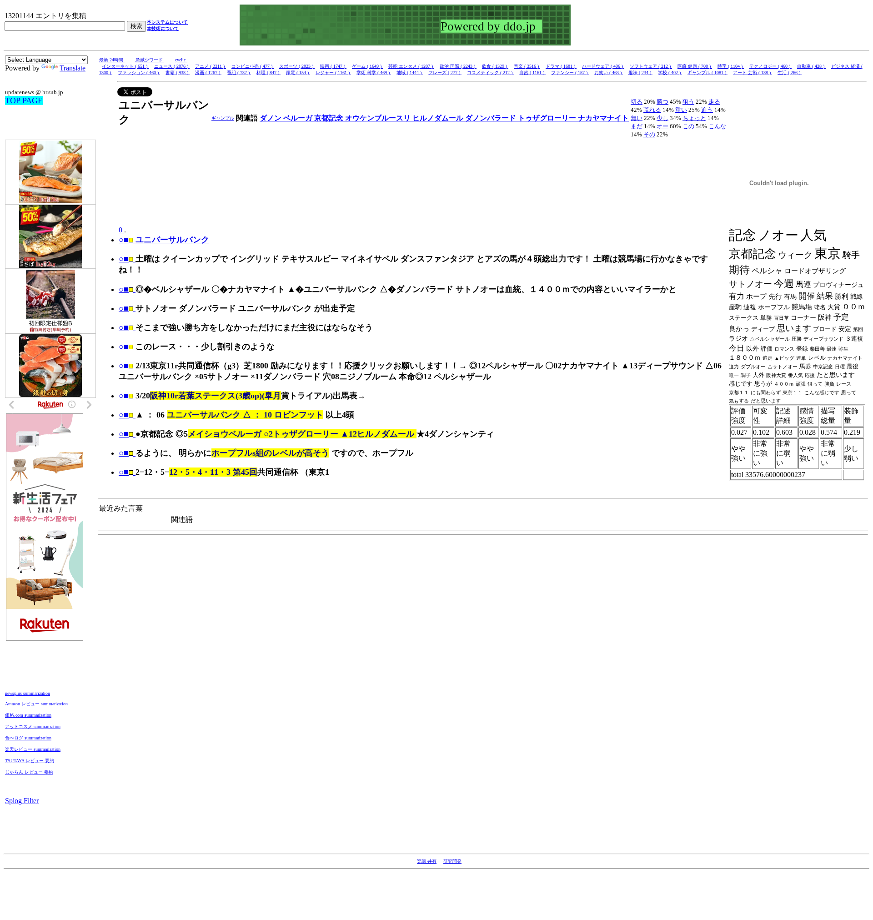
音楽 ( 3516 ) (527, 66)
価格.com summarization (28, 715)
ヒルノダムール (438, 118)
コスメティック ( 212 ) (490, 72)
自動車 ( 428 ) (811, 66)
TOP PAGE (24, 100)
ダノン (271, 118)
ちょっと (694, 118)
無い (636, 118)
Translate (72, 68)
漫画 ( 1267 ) (208, 72)
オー (662, 126)
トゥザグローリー (548, 118)
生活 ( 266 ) (790, 72)
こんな (717, 126)
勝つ (662, 101)
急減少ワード (149, 59)
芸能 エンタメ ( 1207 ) (411, 66)
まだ (636, 126)
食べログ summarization (28, 737)
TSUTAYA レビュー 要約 (29, 760)
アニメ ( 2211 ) (210, 66)
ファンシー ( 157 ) (570, 72)
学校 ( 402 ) (670, 72)
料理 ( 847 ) (268, 72)
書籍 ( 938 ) (178, 72)
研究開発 (452, 861)
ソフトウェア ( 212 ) (651, 66)
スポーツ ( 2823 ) (297, 66)
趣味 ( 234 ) (640, 72)
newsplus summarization (27, 693)
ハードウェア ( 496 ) (603, 66)
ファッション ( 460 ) (139, 72)
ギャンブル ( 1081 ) (707, 72)
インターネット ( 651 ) (125, 66)
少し (662, 118)
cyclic (181, 59)
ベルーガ (298, 118)
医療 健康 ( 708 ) (694, 66)
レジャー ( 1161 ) (333, 72)
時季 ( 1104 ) (730, 66)
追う (707, 109)
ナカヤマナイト (603, 118)
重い (681, 109)
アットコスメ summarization (32, 726)
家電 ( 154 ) (298, 72)
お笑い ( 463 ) (608, 72)
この (688, 126)
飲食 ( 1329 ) (495, 66)
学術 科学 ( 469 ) (373, 72)
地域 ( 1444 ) (409, 72)
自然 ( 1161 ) (532, 72)
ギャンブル (222, 118)
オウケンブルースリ (378, 118)
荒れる (652, 109)
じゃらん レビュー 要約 (29, 771)
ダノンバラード (491, 118)
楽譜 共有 (426, 861)
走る (714, 101)
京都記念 (329, 118)
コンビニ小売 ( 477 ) (252, 66)
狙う (688, 101)
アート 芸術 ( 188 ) (752, 72)
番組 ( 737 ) (239, 72)
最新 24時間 (112, 59)
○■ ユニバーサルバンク (164, 239)
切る (636, 101)
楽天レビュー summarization (32, 749)
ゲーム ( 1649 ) (367, 66)
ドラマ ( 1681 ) (561, 66)
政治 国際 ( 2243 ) (458, 66)
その (649, 134)
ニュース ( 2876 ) (172, 66)
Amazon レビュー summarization (36, 703)
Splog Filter (22, 800)
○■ (124, 258)
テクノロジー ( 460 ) (770, 66)
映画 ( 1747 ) (333, 66)
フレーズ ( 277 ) (445, 72)
